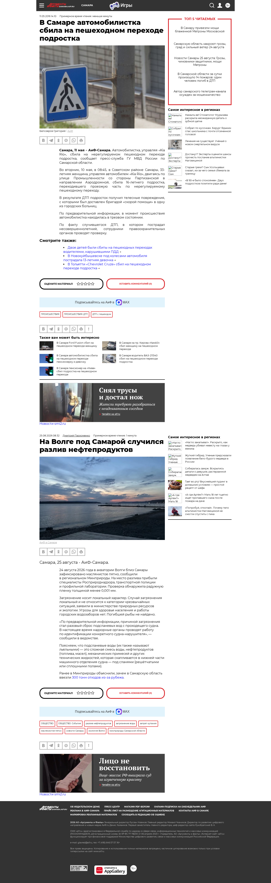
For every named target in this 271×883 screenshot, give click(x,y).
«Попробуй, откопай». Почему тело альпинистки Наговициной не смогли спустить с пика (207, 511)
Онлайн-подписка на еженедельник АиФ (180, 806)
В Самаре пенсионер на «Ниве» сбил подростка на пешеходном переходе (77, 371)
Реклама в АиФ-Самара (84, 810)
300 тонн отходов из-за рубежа (98, 677)
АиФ (70, 130)
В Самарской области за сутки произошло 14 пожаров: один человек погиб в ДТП (200, 77)
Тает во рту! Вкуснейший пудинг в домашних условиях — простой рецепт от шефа (206, 484)
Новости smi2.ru (52, 424)
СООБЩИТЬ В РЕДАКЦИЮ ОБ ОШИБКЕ (143, 814)
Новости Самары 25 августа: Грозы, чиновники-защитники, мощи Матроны (199, 62)
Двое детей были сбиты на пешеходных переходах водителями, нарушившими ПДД (107, 250)
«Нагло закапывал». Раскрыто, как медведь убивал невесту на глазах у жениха (207, 445)
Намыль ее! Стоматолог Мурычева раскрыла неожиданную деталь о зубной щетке (206, 118)
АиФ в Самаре (48, 542)
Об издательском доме (85, 806)
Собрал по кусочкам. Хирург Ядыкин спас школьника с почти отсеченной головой (208, 131)
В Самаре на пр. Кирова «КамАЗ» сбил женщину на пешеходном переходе (139, 346)
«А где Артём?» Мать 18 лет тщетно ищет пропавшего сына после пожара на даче (206, 497)
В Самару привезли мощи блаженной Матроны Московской (200, 29)
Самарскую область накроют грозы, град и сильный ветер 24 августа (200, 45)
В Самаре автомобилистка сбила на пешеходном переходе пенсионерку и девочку (77, 358)
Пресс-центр (112, 806)
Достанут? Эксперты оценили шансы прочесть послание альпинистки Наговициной (208, 157)
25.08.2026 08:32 (49, 435)
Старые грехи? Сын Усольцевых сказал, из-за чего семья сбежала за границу (207, 170)
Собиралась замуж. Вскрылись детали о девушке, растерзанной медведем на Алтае (205, 471)
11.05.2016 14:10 (47, 16)
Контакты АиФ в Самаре (194, 810)
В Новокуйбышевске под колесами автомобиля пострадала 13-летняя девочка (105, 258)
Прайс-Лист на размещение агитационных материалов (139, 810)
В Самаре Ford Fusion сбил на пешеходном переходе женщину (77, 344)
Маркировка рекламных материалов (93, 814)
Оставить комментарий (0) (135, 284)
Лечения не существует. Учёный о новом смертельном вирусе (206, 143)
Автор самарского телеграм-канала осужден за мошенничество (200, 93)
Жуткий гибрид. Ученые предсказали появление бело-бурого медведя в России (208, 458)
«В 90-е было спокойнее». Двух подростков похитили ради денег (206, 182)
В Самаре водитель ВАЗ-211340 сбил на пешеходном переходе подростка (138, 358)
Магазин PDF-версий (137, 806)
